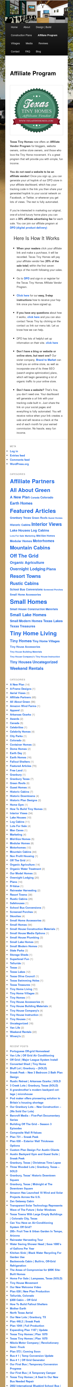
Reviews (43, 43)
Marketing (30, 535)
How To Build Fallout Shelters (28, 1304)
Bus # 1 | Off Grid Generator (27, 1360)
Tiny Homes (21, 640)
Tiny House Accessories (25, 647)
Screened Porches (53, 589)
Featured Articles (33, 511)
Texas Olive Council (22, 976)
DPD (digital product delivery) (28, 227)
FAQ (27, 51)
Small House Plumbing (24, 937)
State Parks (17, 950)
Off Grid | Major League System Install (34, 1060)
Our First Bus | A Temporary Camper (33, 1373)
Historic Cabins (20, 525)
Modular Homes (21, 541)
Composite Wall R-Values (26, 1132)
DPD (26, 278)
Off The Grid (24, 555)
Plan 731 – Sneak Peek (24, 1137)
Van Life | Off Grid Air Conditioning (32, 1055)
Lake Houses (20, 530)
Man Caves (17, 830)
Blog (38, 51)
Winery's (15, 1036)
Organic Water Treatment (25, 869)
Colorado (46, 497)
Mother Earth (18, 1308)
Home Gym (17, 804)
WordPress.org (19, 464)
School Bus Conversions (26, 589)
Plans (51, 568)
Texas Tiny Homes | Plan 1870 (28, 1334)
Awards (14, 719)
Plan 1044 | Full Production (27, 1326)
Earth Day (16, 753)
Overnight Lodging (27, 569)
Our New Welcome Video (25, 1287)
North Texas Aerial (21, 1313)
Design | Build (43, 27)
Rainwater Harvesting (23, 890)
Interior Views (46, 524)
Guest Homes (55, 517)
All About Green (30, 490)
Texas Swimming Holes (24, 980)
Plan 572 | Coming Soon (25, 1351)
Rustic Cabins (24, 583)
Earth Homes (21, 503)
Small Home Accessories (25, 594)
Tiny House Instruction (47, 656)
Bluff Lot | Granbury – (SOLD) (28, 1068)
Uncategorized (45, 662)
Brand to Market (46, 360)
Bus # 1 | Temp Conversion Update (31, 1356)
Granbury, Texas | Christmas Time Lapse (35, 1162)
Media (29, 43)
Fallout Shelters (20, 761)
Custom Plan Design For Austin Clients (34, 1150)
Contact (15, 51)
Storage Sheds (19, 955)
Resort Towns (25, 575)
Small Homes (28, 601)
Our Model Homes (21, 873)
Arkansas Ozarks (20, 714)
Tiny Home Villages (46, 641)
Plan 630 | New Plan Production (30, 1291)
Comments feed (20, 460)
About (27, 27)
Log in (14, 451)
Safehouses (17, 903)
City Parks (16, 736)
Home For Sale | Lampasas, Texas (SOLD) (36, 1278)
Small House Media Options (27, 933)
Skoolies (15, 916)
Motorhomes (43, 540)
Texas (13, 967)
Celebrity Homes (20, 731)
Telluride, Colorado (22, 1295)
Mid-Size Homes (45, 535)
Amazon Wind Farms (23, 706)
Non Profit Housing (22, 856)
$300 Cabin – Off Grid (23, 1300)
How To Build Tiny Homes (26, 809)
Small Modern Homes (26, 620)
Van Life (15, 1027)
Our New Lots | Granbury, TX (28, 1317)
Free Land (16, 770)
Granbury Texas (20, 518)
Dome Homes (18, 749)
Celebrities (16, 727)
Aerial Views (18, 693)
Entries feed (17, 455)
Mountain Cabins (30, 547)
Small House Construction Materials (34, 609)
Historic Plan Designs (23, 800)
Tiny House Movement (24, 1283)
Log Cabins (40, 530)
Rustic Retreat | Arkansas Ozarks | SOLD (35, 1081)
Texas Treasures (22, 626)
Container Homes (21, 744)
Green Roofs (39, 518)
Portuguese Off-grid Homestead (29, 1051)
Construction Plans (21, 35)
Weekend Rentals (26, 668)
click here (33, 317)
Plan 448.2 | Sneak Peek (25, 1321)
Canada (35, 497)
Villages (15, 43)
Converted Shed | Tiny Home (28, 1064)
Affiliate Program (47, 35)
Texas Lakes (53, 620)
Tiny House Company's (22, 656)
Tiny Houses (21, 661)
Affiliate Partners (32, 481)
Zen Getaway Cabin (22, 1201)
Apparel (15, 710)
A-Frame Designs (20, 689)
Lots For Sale (17, 535)
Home (14, 27)
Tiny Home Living (33, 633)
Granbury (16, 774)
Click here (23, 295)
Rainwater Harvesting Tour (26, 1240)
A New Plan (20, 496)
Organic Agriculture (27, 562)
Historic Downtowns (22, 796)
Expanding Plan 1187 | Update (29, 1330)
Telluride (15, 963)
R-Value (14, 886)
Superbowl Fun (19, 959)
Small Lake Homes (28, 614)
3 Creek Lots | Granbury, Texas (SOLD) (34, 1085)
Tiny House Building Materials (26, 651)
